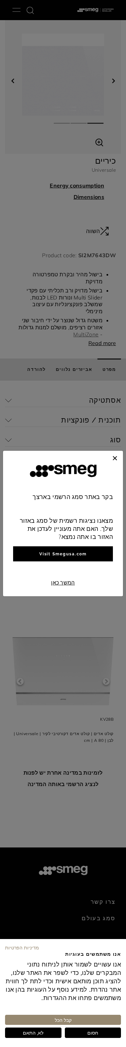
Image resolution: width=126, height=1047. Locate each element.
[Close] (115, 457)
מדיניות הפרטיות (22, 947)
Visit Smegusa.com (63, 554)
